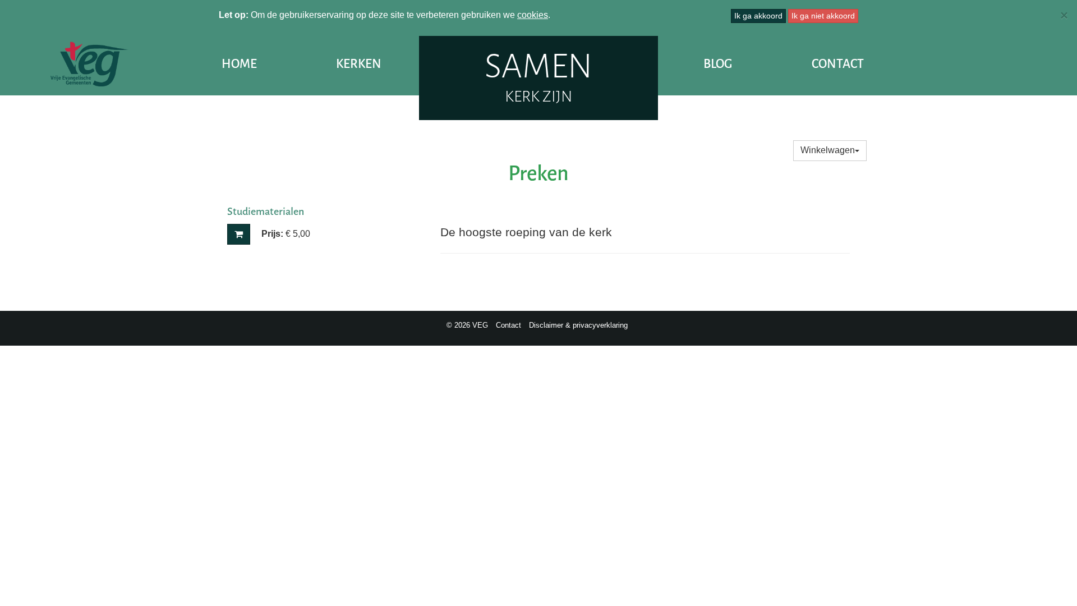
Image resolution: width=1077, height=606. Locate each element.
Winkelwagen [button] (827, 150)
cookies (532, 15)
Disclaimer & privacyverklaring (578, 325)
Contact (838, 64)
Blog (717, 64)
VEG (89, 64)
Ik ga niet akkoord (823, 15)
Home (239, 64)
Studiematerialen (265, 211)
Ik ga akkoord (758, 15)
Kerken (358, 64)
